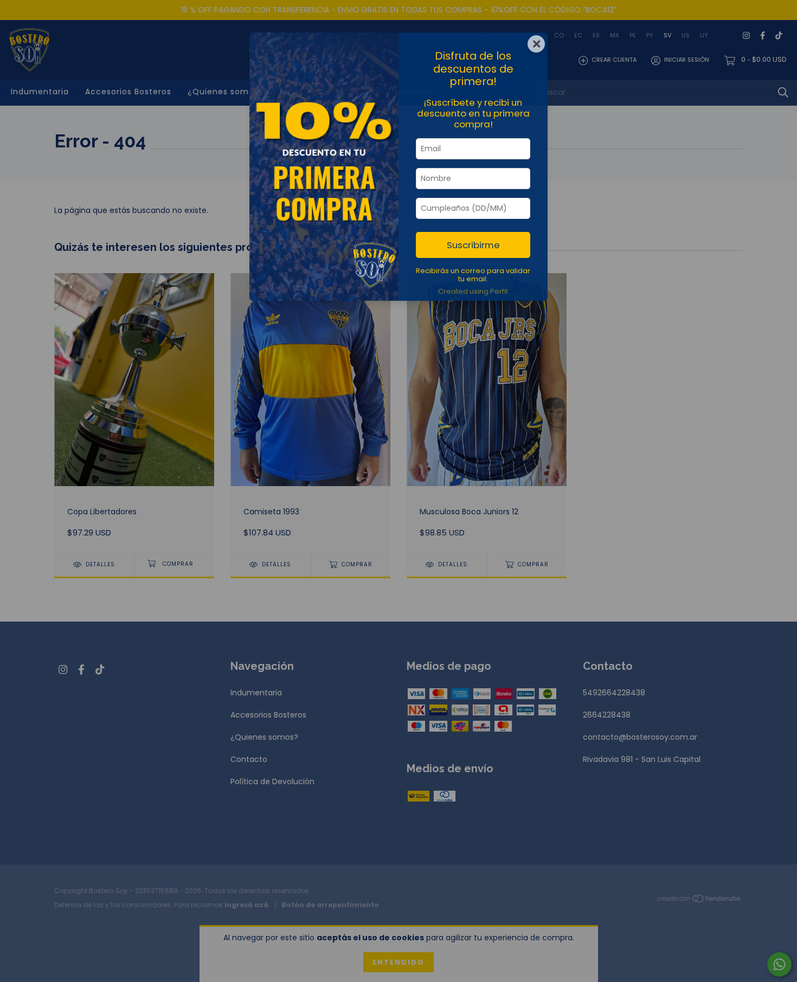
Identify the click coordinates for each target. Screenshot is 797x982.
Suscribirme (473, 244)
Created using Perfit (473, 291)
